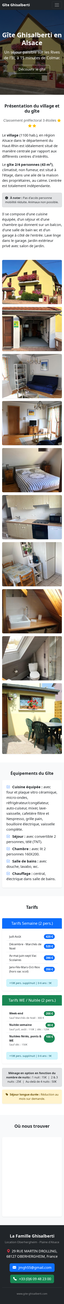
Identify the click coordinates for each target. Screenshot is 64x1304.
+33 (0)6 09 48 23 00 (34, 1278)
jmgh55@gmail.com (35, 1267)
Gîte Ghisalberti (16, 4)
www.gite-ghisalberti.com (32, 1293)
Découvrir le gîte (32, 69)
